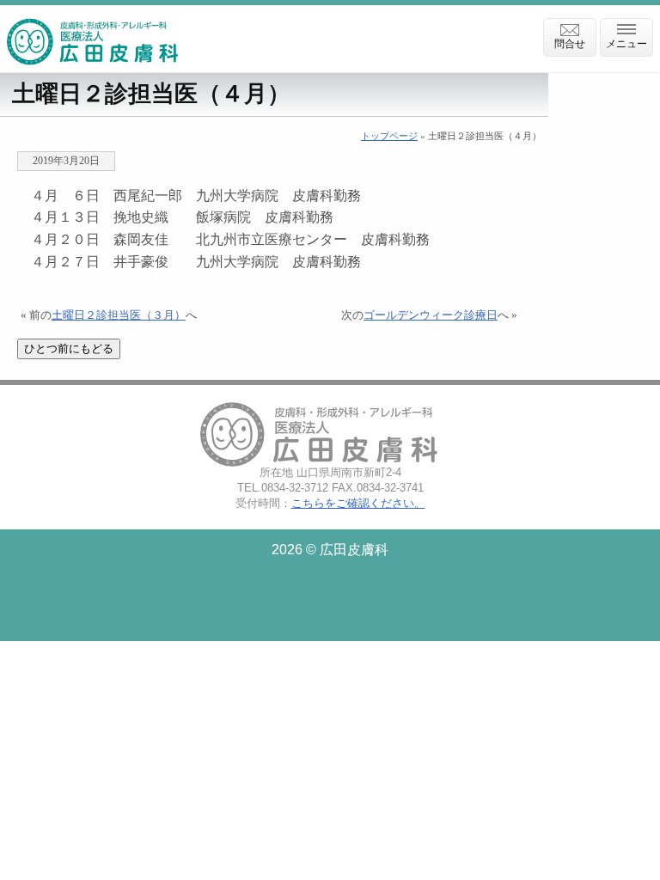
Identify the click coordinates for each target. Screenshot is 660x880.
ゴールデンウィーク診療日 (431, 315)
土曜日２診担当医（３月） (119, 315)
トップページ (389, 136)
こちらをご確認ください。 (358, 503)
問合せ (569, 44)
